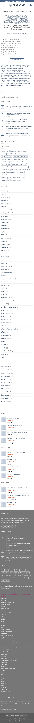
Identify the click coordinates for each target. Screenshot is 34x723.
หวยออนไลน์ (23, 175)
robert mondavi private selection (17, 161)
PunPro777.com (17, 19)
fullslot (3, 675)
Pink (14, 575)
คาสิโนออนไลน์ (19, 21)
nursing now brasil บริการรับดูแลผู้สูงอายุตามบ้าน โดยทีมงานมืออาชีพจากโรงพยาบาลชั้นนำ (17, 27)
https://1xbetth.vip (6, 629)
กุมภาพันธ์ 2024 (5, 382)
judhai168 (4, 610)
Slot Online (7, 21)
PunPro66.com (24, 18)
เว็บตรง (9, 177)
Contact (19, 718)
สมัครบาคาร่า (22, 169)
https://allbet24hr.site (7, 635)
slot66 (3, 606)
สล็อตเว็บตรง (13, 175)
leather (20, 572)
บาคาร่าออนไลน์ (13, 83)
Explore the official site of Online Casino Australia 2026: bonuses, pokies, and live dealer (19, 134)
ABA (10, 15)
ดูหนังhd (3, 683)
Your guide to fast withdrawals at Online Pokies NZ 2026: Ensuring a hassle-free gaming (19, 127)
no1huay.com (10, 17)
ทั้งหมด (24, 21)
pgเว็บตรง (4, 159)
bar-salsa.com (5, 203)
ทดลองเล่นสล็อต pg (6, 301)
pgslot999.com (14, 78)
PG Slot (17, 17)
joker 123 (4, 598)
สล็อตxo (22, 172)
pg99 (2, 672)
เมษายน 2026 (5, 376)
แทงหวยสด (4, 354)
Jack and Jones (5, 572)
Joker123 (9, 16)
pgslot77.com (23, 17)
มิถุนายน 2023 (5, 401)
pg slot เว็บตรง (5, 238)
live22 (3, 677)
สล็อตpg (4, 172)
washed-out (25, 577)
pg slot (29, 76)
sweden (11, 577)
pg (26, 76)
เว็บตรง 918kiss (16, 177)
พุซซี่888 (3, 619)
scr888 (3, 275)
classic (6, 570)
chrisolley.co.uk (5, 210)
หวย (18, 175)
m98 (15, 154)
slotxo (3, 623)
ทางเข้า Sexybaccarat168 (8, 307)
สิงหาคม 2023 (5, 395)
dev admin (24, 33)
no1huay (24, 16)
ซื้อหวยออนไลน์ (5, 691)
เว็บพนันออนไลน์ (5, 75)
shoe (3, 577)
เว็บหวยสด (13, 180)
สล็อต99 (3, 617)
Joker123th (12, 76)
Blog (14, 718)
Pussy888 (24, 19)
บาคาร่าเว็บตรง (14, 169)
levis (28, 572)
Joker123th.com (16, 16)
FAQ (24, 718)
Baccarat (21, 15)
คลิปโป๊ (3, 627)
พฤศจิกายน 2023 (6, 385)
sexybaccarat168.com (20, 20)
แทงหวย (19, 180)
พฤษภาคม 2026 (6, 373)
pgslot (2, 78)
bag (2, 570)
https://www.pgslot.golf (8, 668)
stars (6, 577)
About (10, 718)
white (3, 580)
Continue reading (17, 59)
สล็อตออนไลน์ (13, 22)
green (23, 570)
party (10, 575)
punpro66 (4, 654)
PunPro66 (16, 18)
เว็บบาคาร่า (4, 687)
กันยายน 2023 (5, 392)
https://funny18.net (6, 631)
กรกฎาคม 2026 (5, 370)
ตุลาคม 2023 (5, 388)
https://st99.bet (5, 604)
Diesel (17, 570)
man (3, 575)
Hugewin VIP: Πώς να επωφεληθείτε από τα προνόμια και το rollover (18, 113)
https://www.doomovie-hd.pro (9, 642)
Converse (11, 570)
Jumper (15, 572)
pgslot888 (4, 633)
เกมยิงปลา (19, 22)
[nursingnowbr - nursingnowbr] (17, 5)
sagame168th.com (9, 20)
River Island (19, 575)
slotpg (3, 625)
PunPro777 (10, 19)
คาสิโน (24, 82)
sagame (3, 656)
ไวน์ (2, 357)
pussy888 (4, 662)
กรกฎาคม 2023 (5, 398)
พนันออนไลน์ (7, 22)
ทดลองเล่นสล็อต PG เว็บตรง (8, 167)
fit (20, 570)
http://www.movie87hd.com (9, 660)
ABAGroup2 (15, 15)
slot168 (3, 600)
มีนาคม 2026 (5, 379)
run (30, 575)
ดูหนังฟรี (3, 681)
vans (20, 577)
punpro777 (4, 689)
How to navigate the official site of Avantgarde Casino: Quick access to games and (19, 107)
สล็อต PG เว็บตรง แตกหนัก (13, 172)
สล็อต (25, 83)
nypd (6, 575)
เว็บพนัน (24, 22)
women (7, 580)
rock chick (26, 575)
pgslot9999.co (10, 18)
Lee (24, 572)
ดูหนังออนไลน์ (5, 652)
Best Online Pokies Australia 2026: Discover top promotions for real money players (19, 120)
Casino (26, 15)
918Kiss (7, 15)
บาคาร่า (28, 21)
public (3, 253)
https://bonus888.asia (7, 613)
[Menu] (2, 5)
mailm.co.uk (4, 222)
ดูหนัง (3, 679)
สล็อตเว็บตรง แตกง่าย (7, 602)
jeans (11, 572)
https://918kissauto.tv (7, 650)
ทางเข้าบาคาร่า (19, 167)
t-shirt (15, 577)
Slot (28, 20)
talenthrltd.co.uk (6, 291)
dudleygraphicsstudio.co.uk (9, 213)
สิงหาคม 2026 (5, 366)
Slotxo (13, 21)
